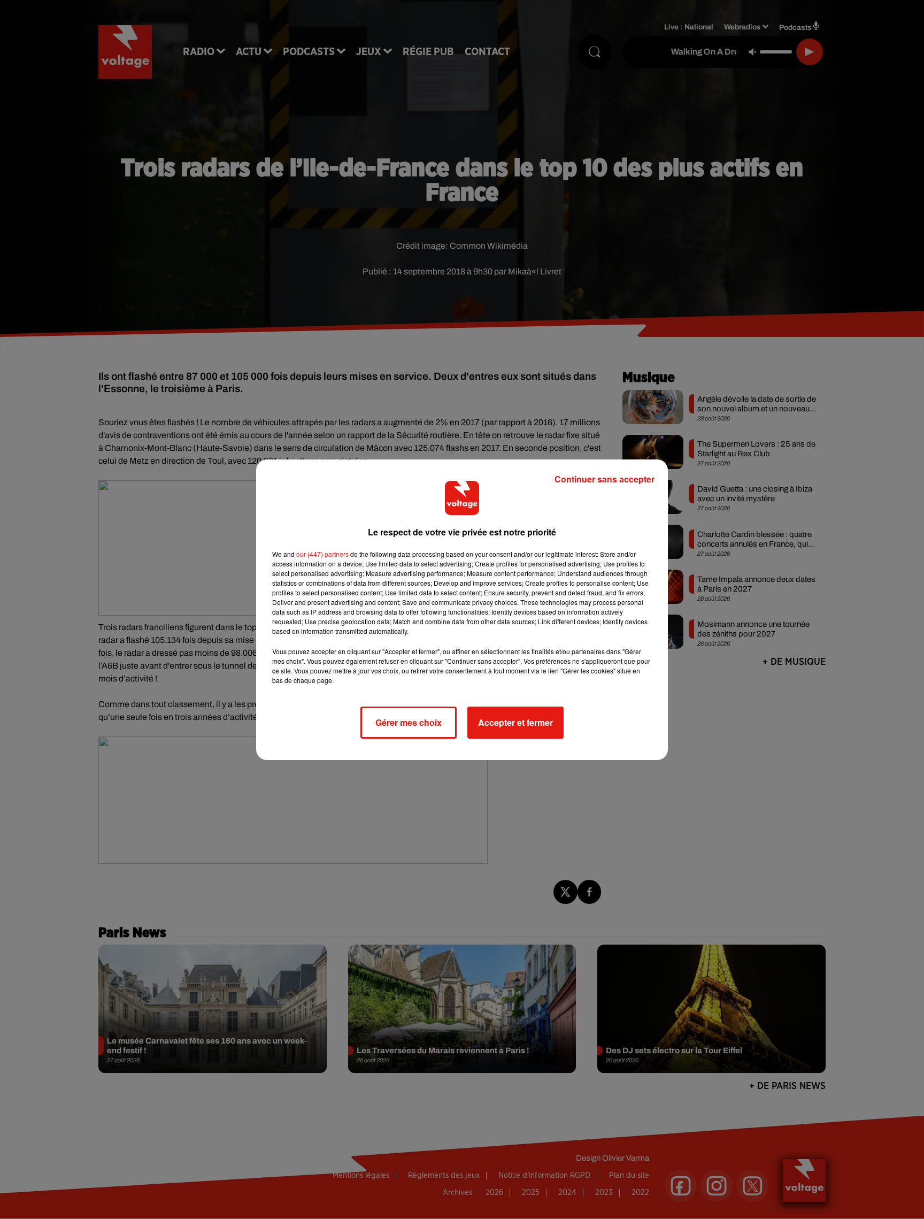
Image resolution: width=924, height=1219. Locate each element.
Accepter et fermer (515, 722)
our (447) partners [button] (322, 553)
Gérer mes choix (408, 722)
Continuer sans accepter (604, 479)
